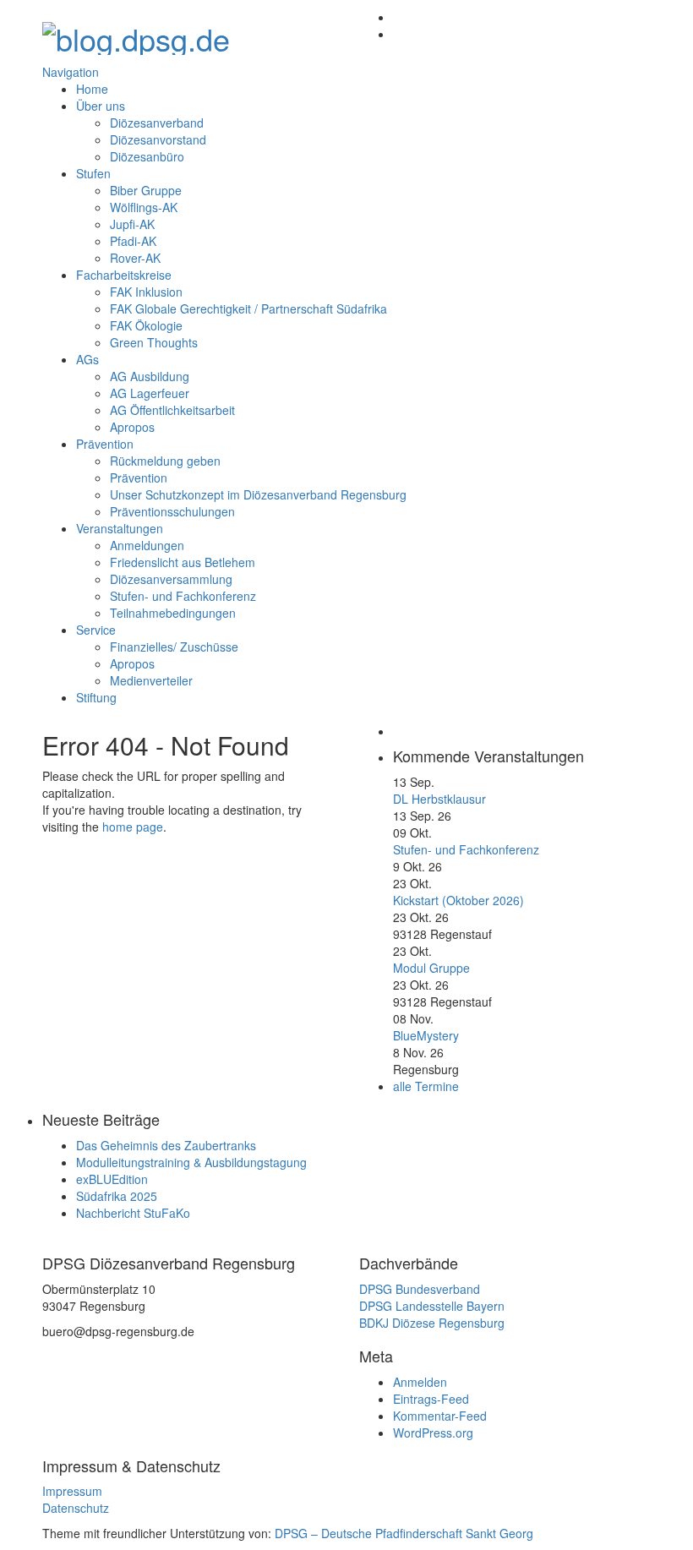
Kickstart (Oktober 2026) (458, 900)
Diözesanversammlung (171, 578)
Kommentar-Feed (440, 1415)
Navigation (70, 71)
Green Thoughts (154, 342)
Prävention (105, 443)
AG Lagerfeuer (149, 393)
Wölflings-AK (143, 207)
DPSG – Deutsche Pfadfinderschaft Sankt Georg (404, 1533)
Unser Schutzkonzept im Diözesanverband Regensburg (258, 494)
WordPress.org (433, 1432)
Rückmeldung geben (165, 460)
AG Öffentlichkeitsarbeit (172, 409)
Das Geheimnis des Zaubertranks (166, 1145)
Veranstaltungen (119, 528)
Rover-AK (135, 257)
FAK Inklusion (146, 291)
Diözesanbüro (147, 156)
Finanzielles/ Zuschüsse (174, 646)
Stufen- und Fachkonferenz (183, 595)
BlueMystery (426, 1035)
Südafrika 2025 (116, 1195)
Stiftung (96, 697)
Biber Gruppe (146, 190)
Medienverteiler (151, 680)
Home (92, 88)
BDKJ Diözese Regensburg (432, 1322)
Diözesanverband (157, 122)
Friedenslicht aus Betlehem (182, 562)
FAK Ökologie (146, 325)
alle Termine (426, 1086)
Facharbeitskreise (124, 274)
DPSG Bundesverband (419, 1288)
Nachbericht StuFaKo (133, 1212)
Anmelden (420, 1381)
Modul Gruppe (431, 967)
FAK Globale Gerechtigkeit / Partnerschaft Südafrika (248, 308)
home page (132, 826)
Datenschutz (75, 1507)
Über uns (100, 105)
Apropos (132, 426)
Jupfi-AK (132, 224)
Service (96, 629)
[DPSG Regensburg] (136, 33)
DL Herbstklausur (439, 798)
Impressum (72, 1490)
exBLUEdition (112, 1179)
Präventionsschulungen (172, 511)
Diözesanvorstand (158, 139)
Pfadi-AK (133, 240)
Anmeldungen (147, 545)
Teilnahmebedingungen (173, 612)
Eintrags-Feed (431, 1398)
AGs (87, 359)
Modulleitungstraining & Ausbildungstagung (191, 1162)
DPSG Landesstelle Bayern (432, 1305)
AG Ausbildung (149, 376)
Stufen (93, 173)
